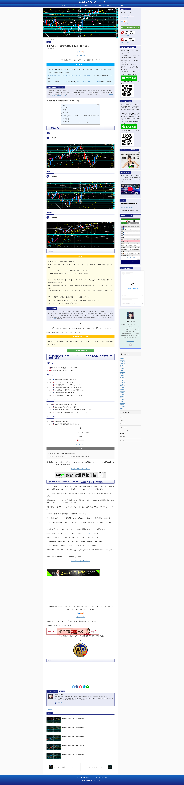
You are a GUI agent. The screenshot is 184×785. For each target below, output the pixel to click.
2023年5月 (122, 394)
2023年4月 (122, 396)
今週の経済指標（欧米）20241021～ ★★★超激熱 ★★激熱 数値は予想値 (80, 115)
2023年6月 (122, 392)
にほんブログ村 (80, 56)
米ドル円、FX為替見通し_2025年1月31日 (73, 718)
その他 (121, 420)
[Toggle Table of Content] (97, 105)
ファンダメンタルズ (124, 430)
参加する (138, 259)
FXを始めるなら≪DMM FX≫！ (80, 469)
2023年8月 (122, 389)
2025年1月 (122, 360)
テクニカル (74, 5)
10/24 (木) (67, 119)
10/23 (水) (67, 118)
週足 (65, 109)
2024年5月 (122, 373)
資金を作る (120, 5)
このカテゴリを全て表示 (130, 257)
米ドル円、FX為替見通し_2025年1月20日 (73, 736)
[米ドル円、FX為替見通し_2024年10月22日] (84, 686)
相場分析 (86, 5)
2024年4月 (122, 375)
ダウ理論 (50, 75)
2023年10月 (122, 385)
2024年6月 (122, 372)
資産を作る (109, 5)
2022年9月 (122, 408)
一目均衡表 (87, 75)
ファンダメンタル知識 (83, 82)
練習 (55, 318)
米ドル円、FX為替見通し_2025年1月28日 (73, 727)
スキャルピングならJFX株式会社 (80, 561)
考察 (63, 113)
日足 (66, 110)
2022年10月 (122, 406)
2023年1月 (122, 401)
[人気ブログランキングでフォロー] (130, 28)
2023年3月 (122, 397)
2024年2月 (122, 379)
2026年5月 (122, 358)
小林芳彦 (90, 533)
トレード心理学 (97, 5)
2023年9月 (122, 387)
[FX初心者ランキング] (128, 40)
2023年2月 (122, 399)
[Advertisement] (80, 672)
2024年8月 (122, 368)
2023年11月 (122, 384)
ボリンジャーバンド (71, 75)
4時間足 (66, 112)
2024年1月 (122, 380)
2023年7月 (122, 391)
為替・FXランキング (125, 35)
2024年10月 (122, 365)
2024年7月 (122, 370)
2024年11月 (122, 363)
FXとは (63, 5)
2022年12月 (122, 403)
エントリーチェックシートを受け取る (79, 350)
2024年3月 (122, 377)
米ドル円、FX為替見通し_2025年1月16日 (73, 754)
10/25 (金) (67, 121)
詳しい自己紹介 (58, 702)
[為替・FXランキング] (128, 33)
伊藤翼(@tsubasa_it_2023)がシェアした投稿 (132, 303)
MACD (80, 75)
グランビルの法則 (59, 75)
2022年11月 (122, 404)
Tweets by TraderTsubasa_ (127, 207)
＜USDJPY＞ (65, 107)
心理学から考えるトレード (92, 2)
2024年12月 (122, 361)
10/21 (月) (67, 116)
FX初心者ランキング (80, 444)
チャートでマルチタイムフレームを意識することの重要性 (75, 122)
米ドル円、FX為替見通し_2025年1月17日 (73, 745)
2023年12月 (122, 382)
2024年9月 (122, 366)
